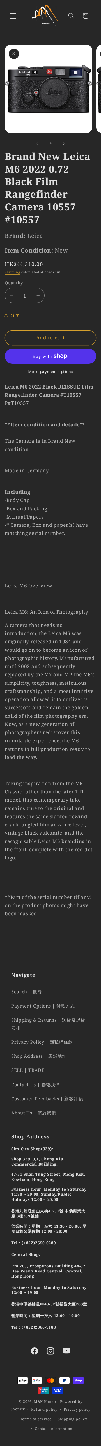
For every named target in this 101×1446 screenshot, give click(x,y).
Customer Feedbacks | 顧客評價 (47, 1099)
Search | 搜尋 (26, 992)
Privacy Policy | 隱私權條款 (42, 1042)
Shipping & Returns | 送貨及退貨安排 (48, 1024)
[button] (13, 16)
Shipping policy (72, 1418)
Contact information (53, 1428)
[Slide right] (64, 144)
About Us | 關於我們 (33, 1113)
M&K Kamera (46, 1401)
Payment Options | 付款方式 (43, 1006)
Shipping (12, 272)
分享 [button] (15, 315)
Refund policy (44, 1409)
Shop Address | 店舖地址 (39, 1056)
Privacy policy (77, 1409)
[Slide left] (37, 144)
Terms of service (36, 1418)
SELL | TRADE (27, 1070)
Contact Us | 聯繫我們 (35, 1084)
